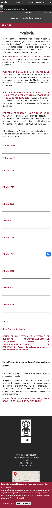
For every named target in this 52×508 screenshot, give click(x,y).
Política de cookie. (17, 498)
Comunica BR (18, 2)
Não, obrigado (23, 503)
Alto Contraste (45, 12)
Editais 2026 (8, 145)
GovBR (4, 2)
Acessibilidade (29, 12)
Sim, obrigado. (8, 503)
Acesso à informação (36, 2)
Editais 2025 (8, 158)
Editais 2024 (8, 170)
